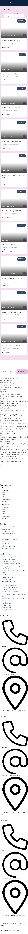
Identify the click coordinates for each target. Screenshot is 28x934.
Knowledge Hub (7, 499)
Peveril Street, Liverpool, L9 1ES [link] (11, 74)
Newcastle (5, 492)
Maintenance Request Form (11, 563)
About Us (5, 497)
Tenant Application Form (10, 561)
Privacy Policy (6, 579)
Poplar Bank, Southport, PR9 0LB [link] (11, 40)
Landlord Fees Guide (8, 575)
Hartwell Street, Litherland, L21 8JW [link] (12, 278)
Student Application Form (10, 559)
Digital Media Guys (13, 930)
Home (3, 6)
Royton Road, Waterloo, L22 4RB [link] (11, 141)
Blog (3, 494)
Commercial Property (9, 536)
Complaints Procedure (9, 581)
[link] (14, 28)
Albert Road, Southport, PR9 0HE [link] (11, 312)
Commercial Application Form (11, 557)
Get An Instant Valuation (10, 527)
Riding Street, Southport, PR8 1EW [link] (11, 346)
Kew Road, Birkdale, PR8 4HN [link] (10, 244)
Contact (4, 501)
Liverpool (5, 490)
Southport (5, 488)
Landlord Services (8, 531)
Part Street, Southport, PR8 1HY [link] (11, 108)
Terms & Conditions (8, 577)
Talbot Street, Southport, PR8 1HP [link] (11, 211)
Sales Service (6, 529)
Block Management (8, 533)
